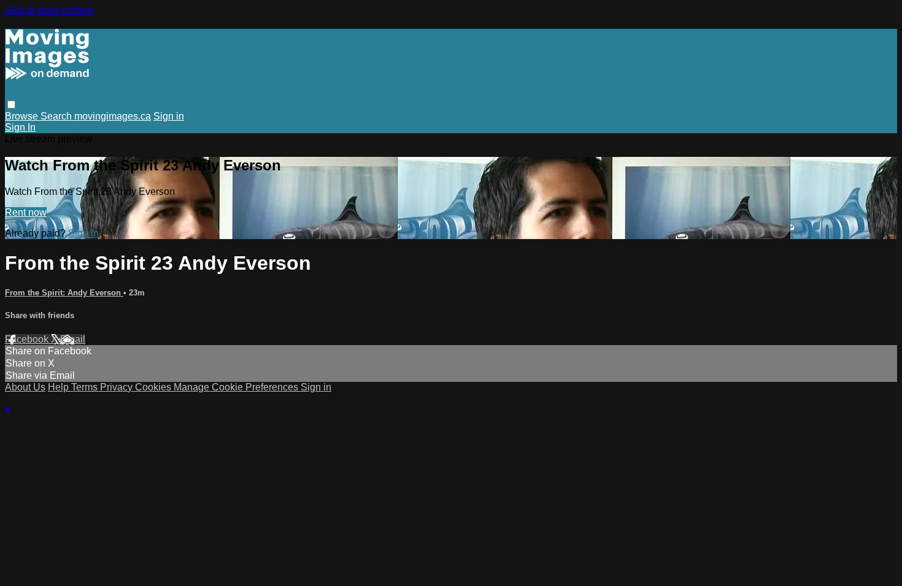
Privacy (117, 387)
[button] (11, 104)
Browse (22, 116)
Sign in (168, 116)
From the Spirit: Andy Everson (64, 292)
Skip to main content (49, 10)
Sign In (20, 127)
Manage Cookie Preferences (237, 387)
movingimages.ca (112, 116)
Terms (85, 387)
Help (59, 387)
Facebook (28, 339)
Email (72, 339)
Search (57, 116)
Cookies (154, 387)
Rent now (26, 212)
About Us (25, 387)
